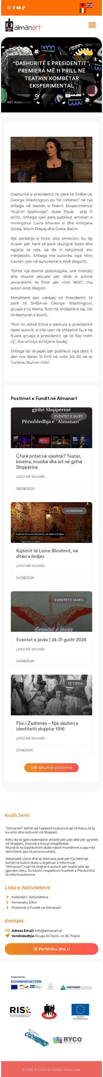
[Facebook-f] (14, 8)
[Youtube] (19, 8)
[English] (89, 5)
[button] (92, 25)
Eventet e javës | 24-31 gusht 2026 (51, 640)
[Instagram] (9, 8)
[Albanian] (82, 5)
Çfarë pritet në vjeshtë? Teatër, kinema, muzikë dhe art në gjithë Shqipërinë (49, 462)
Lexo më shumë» (30, 477)
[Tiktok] (23, 8)
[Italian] (82, 10)
